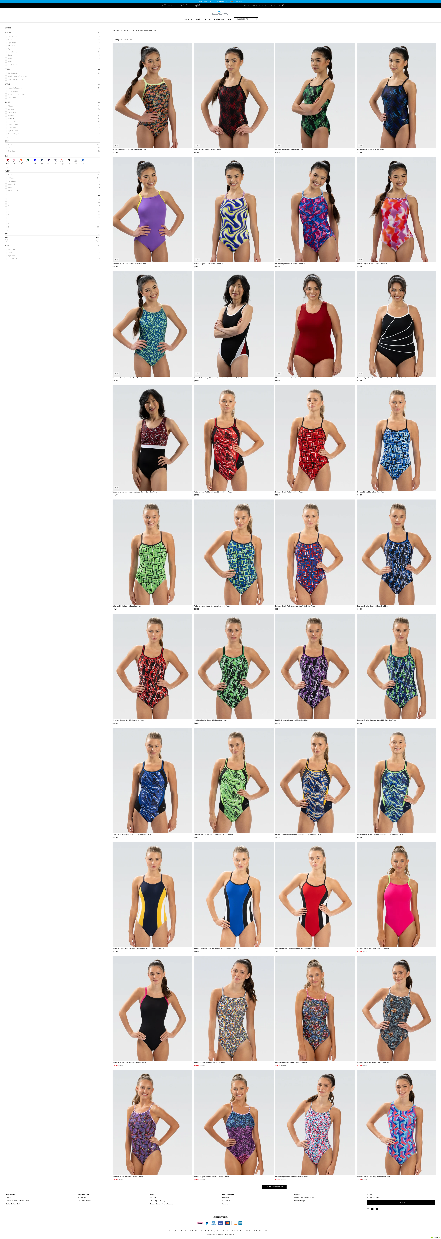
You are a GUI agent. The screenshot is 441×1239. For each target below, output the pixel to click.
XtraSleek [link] (11, 46)
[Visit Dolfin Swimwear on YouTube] (372, 1209)
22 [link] (8, 227)
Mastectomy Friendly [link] (15, 79)
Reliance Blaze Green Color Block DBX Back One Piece (213, 834)
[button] (123, 40)
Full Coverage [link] (13, 91)
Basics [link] (10, 61)
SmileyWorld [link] (12, 64)
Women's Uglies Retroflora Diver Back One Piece (211, 1176)
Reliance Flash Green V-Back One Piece (289, 149)
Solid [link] (9, 148)
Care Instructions (84, 1201)
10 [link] (8, 209)
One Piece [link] (11, 175)
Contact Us (10, 1197)
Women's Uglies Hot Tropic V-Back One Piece (373, 1062)
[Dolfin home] (220, 12)
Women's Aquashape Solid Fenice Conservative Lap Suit (295, 378)
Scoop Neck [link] (12, 250)
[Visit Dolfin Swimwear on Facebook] (368, 1209)
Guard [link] (10, 55)
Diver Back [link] (12, 128)
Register (262, 5)
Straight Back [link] (13, 122)
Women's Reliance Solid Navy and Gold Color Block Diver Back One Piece (139, 948)
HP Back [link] (11, 115)
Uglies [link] (10, 49)
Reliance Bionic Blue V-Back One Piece (370, 492)
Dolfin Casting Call (13, 1204)
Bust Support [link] (12, 73)
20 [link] (8, 224)
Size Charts (82, 1197)
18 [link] (8, 221)
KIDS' (207, 19)
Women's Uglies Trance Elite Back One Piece (128, 378)
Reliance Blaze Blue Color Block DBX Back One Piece (132, 834)
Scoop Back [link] (12, 112)
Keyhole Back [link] (13, 131)
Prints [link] (10, 145)
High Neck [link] (11, 256)
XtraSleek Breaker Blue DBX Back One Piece (372, 606)
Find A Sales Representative (304, 1197)
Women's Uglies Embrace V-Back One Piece (209, 1062)
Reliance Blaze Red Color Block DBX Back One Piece (213, 492)
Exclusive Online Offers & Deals (17, 1201)
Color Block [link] (12, 151)
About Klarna (155, 1197)
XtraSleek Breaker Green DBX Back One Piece (210, 720)
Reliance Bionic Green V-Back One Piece (127, 606)
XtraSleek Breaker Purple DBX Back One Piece (291, 720)
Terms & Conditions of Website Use (229, 1231)
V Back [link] (10, 106)
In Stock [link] (10, 178)
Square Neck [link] (12, 259)
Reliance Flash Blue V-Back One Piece (370, 149)
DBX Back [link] (11, 109)
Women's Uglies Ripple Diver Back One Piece (291, 1176)
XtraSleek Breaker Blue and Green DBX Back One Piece (376, 720)
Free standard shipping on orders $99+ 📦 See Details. (220, 1)
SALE (229, 19)
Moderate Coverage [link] (15, 88)
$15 (6, 238)
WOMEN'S (187, 19)
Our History (226, 1201)
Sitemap (268, 1231)
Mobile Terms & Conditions (254, 1231)
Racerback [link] (11, 119)
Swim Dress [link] (12, 181)
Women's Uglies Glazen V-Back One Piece (290, 264)
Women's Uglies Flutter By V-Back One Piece (291, 1062)
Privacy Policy (174, 1231)
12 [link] (8, 212)
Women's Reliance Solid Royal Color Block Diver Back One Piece (217, 948)
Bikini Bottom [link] (13, 190)
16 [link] (8, 218)
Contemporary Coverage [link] (17, 97)
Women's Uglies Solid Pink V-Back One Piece (373, 948)
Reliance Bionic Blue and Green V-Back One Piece (212, 606)
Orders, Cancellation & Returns (161, 1204)
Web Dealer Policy (208, 1231)
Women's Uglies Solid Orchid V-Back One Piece (130, 264)
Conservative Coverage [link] (16, 94)
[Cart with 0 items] (283, 5)
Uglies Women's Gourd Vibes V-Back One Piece (129, 149)
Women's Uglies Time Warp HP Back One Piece (373, 1176)
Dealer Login (274, 5)
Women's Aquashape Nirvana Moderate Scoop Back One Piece (135, 492)
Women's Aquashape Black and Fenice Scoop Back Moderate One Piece (219, 378)
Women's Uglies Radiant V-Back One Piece (372, 264)
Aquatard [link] (11, 184)
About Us (225, 1197)
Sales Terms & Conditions (190, 1231)
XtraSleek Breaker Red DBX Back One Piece (128, 720)
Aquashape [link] (12, 43)
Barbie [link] (10, 58)
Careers (225, 1204)
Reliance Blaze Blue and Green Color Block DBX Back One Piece (380, 834)
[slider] (6, 240)
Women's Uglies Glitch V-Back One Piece (208, 264)
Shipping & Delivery (157, 1201)
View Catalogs (299, 1201)
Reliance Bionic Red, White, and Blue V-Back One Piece (295, 606)
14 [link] (8, 215)
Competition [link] (12, 37)
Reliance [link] (11, 40)
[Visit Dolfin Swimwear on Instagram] (376, 1209)
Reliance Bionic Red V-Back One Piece (289, 492)
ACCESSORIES (218, 19)
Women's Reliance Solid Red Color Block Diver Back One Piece (297, 948)
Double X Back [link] (13, 125)
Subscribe (401, 1202)
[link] (8, 162)
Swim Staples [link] (12, 52)
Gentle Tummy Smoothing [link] (17, 76)
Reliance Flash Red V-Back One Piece (207, 149)
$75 (97, 238)
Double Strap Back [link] (14, 134)
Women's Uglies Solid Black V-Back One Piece (129, 1062)
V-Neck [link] (10, 253)
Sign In (254, 5)
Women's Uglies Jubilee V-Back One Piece (128, 1176)
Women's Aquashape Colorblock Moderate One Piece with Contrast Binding (384, 378)
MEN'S (198, 19)
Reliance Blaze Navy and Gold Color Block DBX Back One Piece (298, 834)
